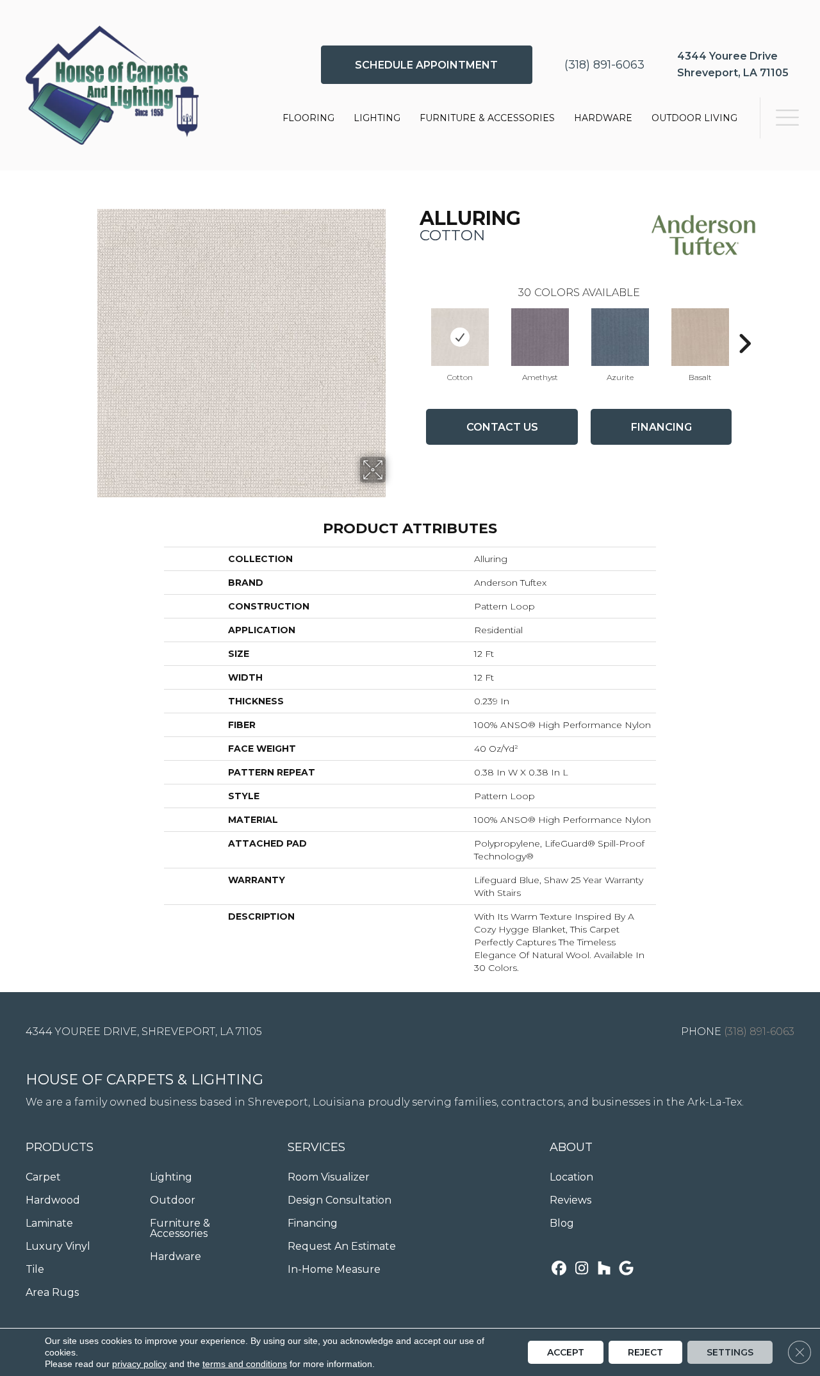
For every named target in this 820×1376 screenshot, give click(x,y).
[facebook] (559, 1269)
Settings (730, 1352)
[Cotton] (460, 337)
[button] (426, 65)
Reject (645, 1352)
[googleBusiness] (626, 1269)
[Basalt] (700, 337)
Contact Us (502, 427)
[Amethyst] (540, 337)
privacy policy (139, 1364)
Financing (661, 427)
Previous (413, 324)
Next (744, 324)
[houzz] (603, 1269)
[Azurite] (620, 337)
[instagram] (581, 1269)
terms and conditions (244, 1364)
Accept (565, 1352)
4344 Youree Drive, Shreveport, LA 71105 (144, 1031)
